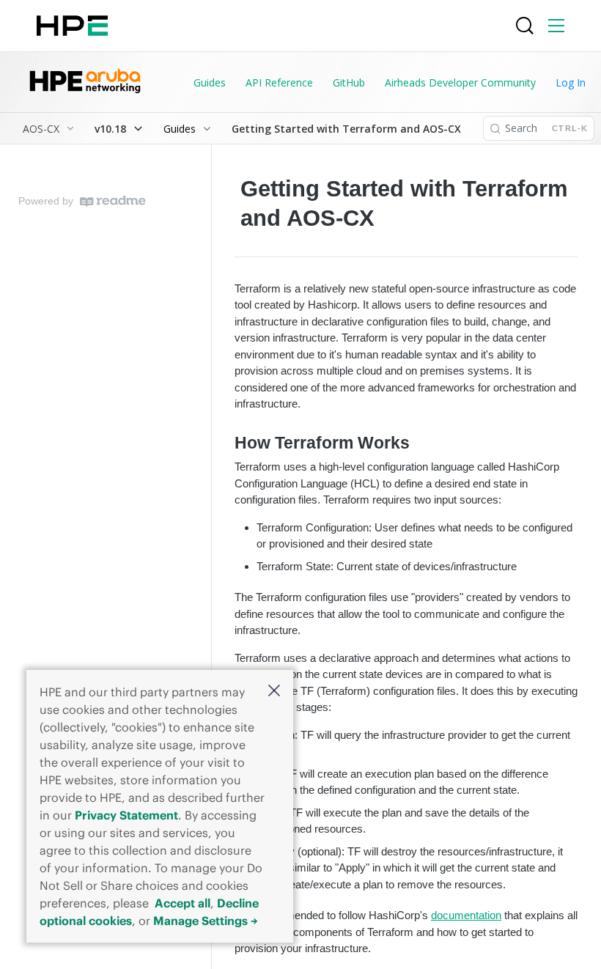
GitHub (349, 82)
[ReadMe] (113, 201)
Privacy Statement (126, 815)
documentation (466, 915)
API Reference (279, 82)
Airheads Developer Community (460, 82)
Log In (571, 82)
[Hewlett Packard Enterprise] (72, 25)
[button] (274, 692)
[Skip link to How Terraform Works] (224, 443)
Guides (209, 82)
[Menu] (556, 25)
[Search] (525, 25)
